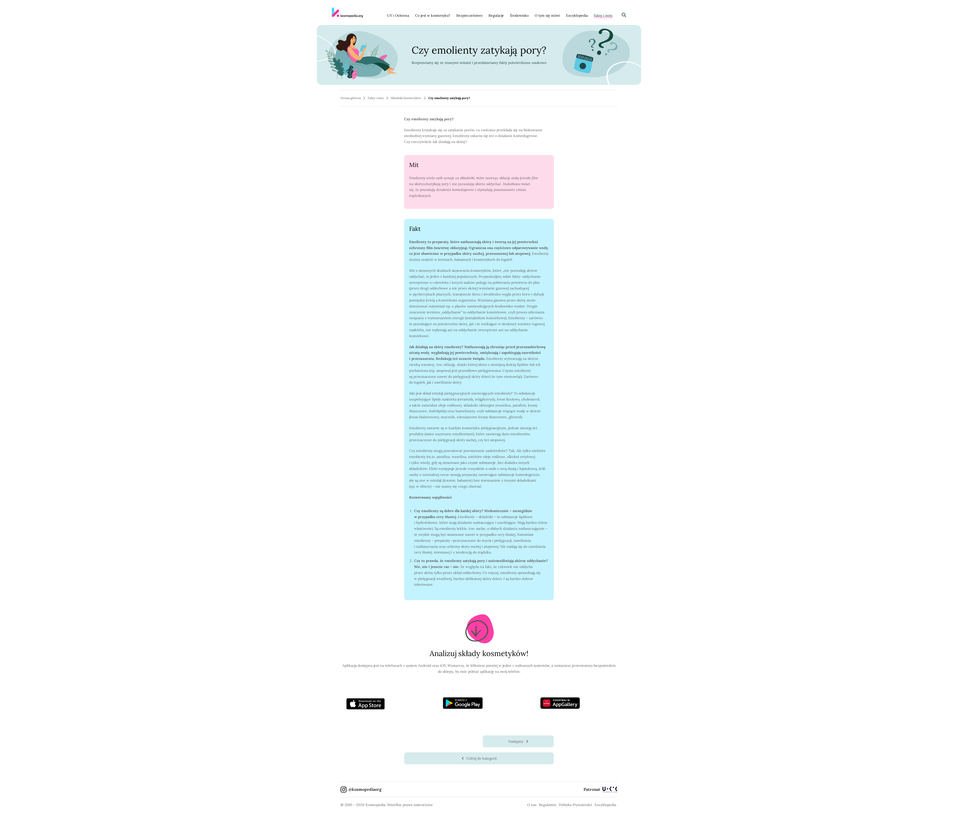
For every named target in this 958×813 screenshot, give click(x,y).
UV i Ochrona (398, 15)
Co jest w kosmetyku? (432, 15)
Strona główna (351, 98)
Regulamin (547, 805)
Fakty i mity (603, 15)
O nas (531, 805)
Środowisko (519, 15)
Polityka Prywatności (575, 805)
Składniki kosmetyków (406, 98)
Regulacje (496, 15)
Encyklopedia (577, 15)
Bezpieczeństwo (469, 15)
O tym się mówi (547, 15)
